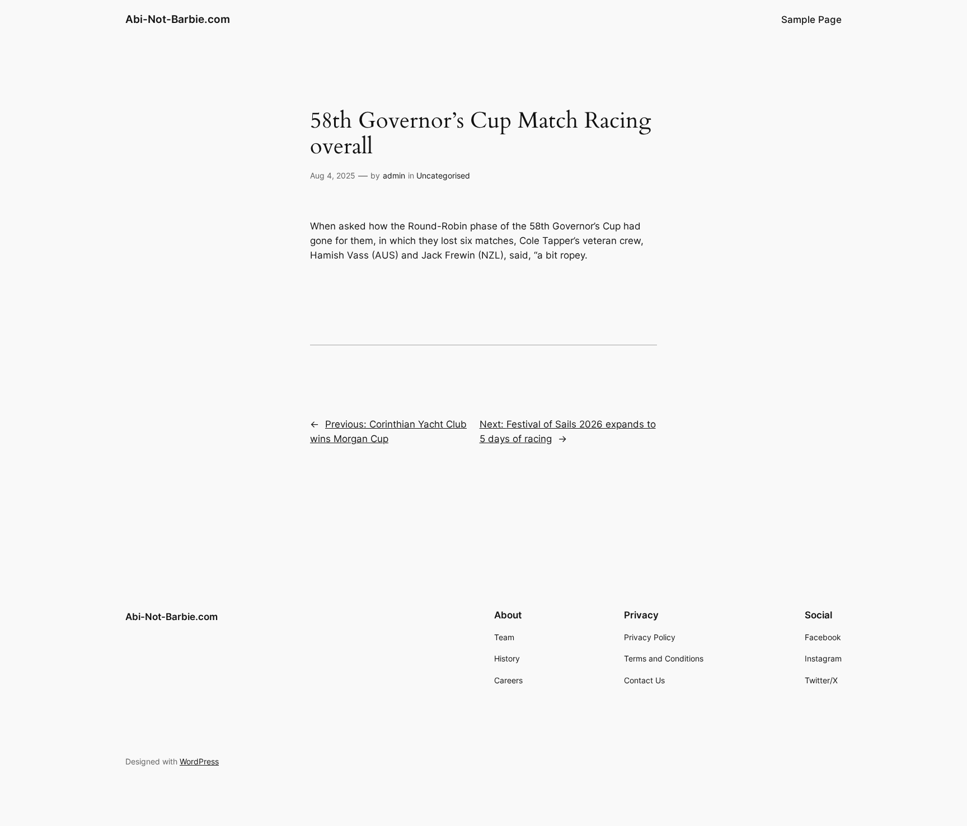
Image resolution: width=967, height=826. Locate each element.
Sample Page (811, 19)
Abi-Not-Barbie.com (177, 19)
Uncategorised (443, 175)
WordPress (199, 761)
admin (394, 175)
